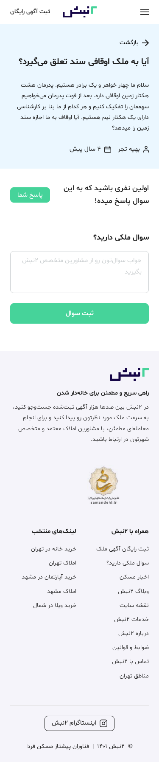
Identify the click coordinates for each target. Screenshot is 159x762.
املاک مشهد (61, 591)
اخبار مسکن (134, 577)
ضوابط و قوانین (130, 647)
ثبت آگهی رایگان (30, 12)
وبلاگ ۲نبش (133, 591)
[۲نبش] (80, 16)
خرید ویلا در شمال (54, 605)
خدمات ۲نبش (131, 619)
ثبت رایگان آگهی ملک (122, 549)
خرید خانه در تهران (53, 549)
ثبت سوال (80, 313)
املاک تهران (62, 563)
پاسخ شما (30, 195)
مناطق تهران (134, 676)
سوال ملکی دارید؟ (127, 563)
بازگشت (129, 43)
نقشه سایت (134, 605)
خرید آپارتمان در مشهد (49, 577)
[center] (144, 11)
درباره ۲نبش (133, 633)
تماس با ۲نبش (130, 662)
